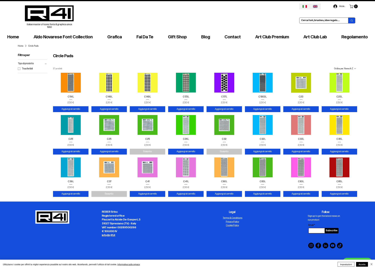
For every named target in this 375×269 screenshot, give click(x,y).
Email (311, 225)
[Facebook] (318, 245)
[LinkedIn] (325, 245)
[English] (315, 6)
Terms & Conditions (232, 218)
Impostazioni (346, 264)
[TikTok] (340, 245)
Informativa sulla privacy (128, 264)
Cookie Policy (232, 225)
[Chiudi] (371, 264)
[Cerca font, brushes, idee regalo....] (351, 20)
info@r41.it (108, 235)
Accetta (362, 264)
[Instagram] (311, 245)
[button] (354, 6)
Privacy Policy (232, 221)
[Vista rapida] (70, 83)
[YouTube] (332, 245)
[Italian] (304, 6)
